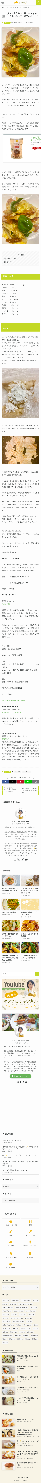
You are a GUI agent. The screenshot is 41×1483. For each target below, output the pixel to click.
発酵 (30, 1332)
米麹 (26, 1335)
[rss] (27, 1478)
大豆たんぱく (26, 1328)
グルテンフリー (22, 1307)
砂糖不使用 (7, 1335)
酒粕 (35, 1339)
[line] (20, 1082)
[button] (5, 781)
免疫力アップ (8, 1325)
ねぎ (35, 1300)
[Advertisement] (20, 1108)
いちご (6, 1300)
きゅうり (15, 1300)
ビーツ (5, 1318)
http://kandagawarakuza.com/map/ (14, 700)
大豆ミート (26, 772)
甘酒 (22, 1332)
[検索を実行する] (37, 974)
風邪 (5, 1342)
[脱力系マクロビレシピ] (20, 2)
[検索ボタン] (38, 2)
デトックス (30, 1311)
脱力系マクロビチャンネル (11, 712)
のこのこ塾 (6, 604)
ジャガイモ (7, 1311)
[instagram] (18, 859)
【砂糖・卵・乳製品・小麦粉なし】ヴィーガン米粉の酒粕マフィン (20, 1164)
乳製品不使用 (18, 1321)
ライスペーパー (17, 1318)
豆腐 (20, 1339)
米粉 (18, 1335)
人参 (29, 1321)
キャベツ (17, 772)
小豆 (35, 1328)
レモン (28, 1318)
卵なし (27, 1325)
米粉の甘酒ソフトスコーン (11, 1141)
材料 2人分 (11, 258)
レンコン (6, 1321)
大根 (15, 1328)
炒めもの (7, 22)
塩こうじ (6, 1328)
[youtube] (26, 859)
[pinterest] (22, 859)
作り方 (9, 262)
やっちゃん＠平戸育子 (20, 821)
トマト (6, 1314)
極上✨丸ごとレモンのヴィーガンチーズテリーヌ (19, 1156)
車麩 (27, 1339)
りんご (13, 1304)
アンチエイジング (25, 1304)
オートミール (8, 1307)
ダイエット (18, 1311)
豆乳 (12, 1339)
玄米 (5, 1332)
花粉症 (34, 1335)
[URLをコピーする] (35, 781)
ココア (34, 1307)
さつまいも (26, 1300)
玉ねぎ (13, 1332)
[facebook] (15, 859)
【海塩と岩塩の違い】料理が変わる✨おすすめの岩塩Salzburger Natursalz (20, 1149)
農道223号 (5, 739)
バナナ (31, 1314)
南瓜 (18, 1325)
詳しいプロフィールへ (21, 1076)
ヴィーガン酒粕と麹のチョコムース (14, 1171)
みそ (5, 1304)
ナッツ (22, 1314)
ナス (14, 1314)
